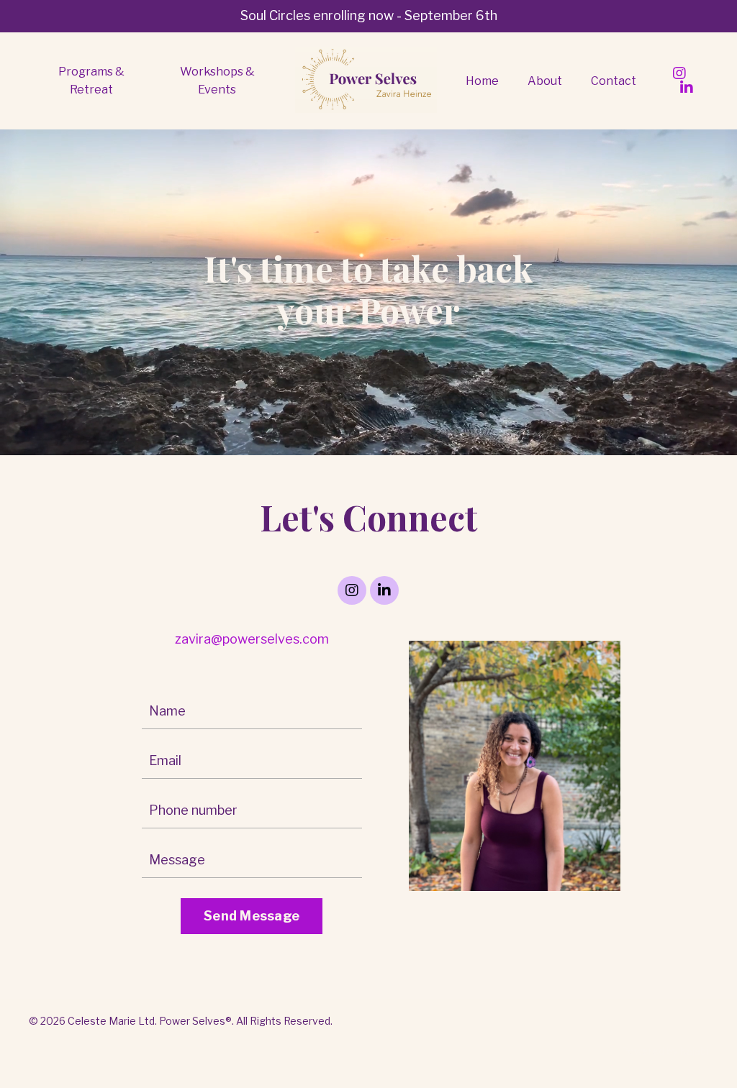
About (545, 81)
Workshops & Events (217, 81)
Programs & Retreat (91, 81)
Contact (613, 81)
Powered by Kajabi (664, 1051)
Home (482, 81)
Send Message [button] (251, 915)
